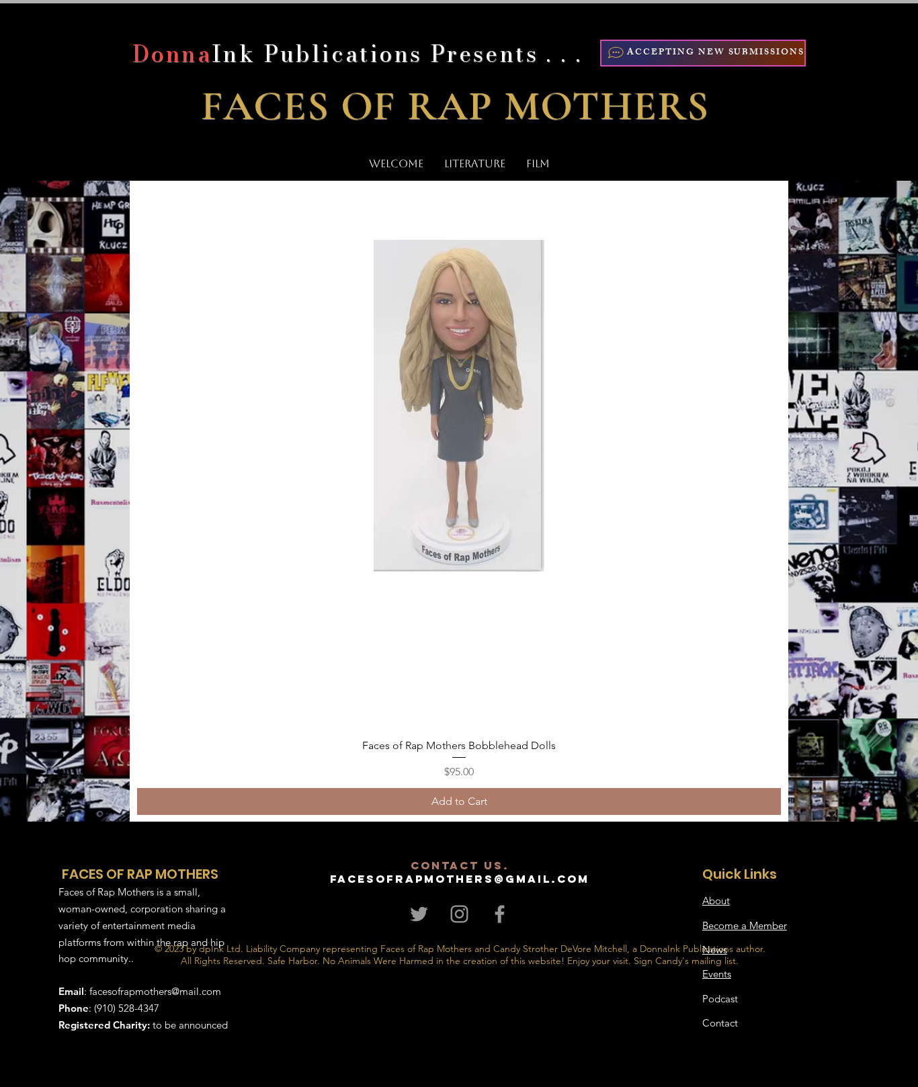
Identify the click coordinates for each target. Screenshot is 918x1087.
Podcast (720, 998)
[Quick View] (459, 406)
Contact (720, 1022)
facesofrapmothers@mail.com (155, 991)
